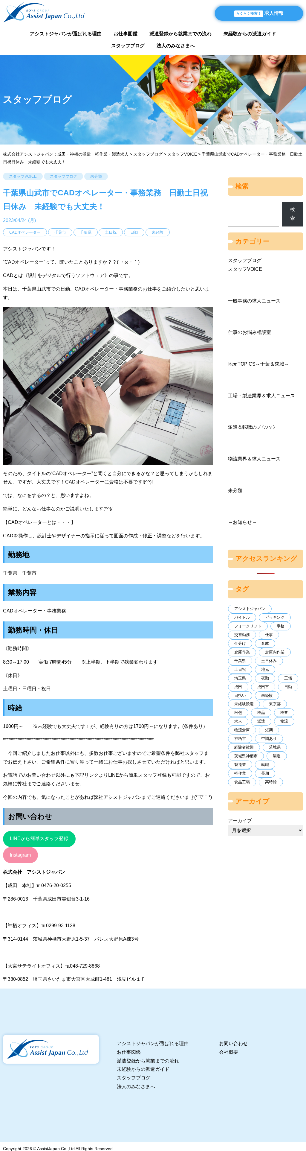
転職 (265, 764)
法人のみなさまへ (176, 45)
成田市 (263, 687)
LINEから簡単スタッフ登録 (39, 838)
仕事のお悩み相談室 (249, 332)
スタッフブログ (128, 45)
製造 (277, 756)
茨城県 (275, 747)
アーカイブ (240, 820)
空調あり (269, 738)
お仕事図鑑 (125, 33)
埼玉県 (240, 678)
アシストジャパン (249, 608)
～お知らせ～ (242, 522)
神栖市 (240, 738)
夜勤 (265, 678)
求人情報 (260, 13)
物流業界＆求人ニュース (254, 458)
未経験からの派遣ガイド (250, 33)
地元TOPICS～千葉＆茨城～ (258, 364)
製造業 (240, 764)
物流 (284, 721)
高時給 (271, 782)
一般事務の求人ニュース (254, 300)
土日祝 (240, 669)
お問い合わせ (233, 1043)
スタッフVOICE (23, 176)
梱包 (238, 712)
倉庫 (265, 643)
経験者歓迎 (244, 747)
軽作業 (240, 773)
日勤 (288, 687)
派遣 (261, 721)
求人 (238, 721)
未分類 (96, 176)
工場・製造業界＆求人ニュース (261, 395)
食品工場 (242, 782)
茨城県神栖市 (246, 756)
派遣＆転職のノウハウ (252, 427)
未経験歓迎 (244, 704)
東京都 (275, 704)
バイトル (242, 617)
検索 (292, 214)
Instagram (20, 854)
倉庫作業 (242, 652)
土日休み (269, 661)
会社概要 (228, 1052)
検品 (261, 712)
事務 (280, 626)
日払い (240, 695)
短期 (269, 730)
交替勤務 (242, 634)
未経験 (267, 695)
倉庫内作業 (274, 652)
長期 (265, 773)
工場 (288, 678)
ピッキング (274, 617)
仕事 (269, 634)
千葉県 (240, 661)
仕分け (240, 643)
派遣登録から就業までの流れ (180, 33)
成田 (238, 687)
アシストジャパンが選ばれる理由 (66, 33)
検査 (284, 712)
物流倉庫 (242, 730)
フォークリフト (247, 626)
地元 (265, 669)
